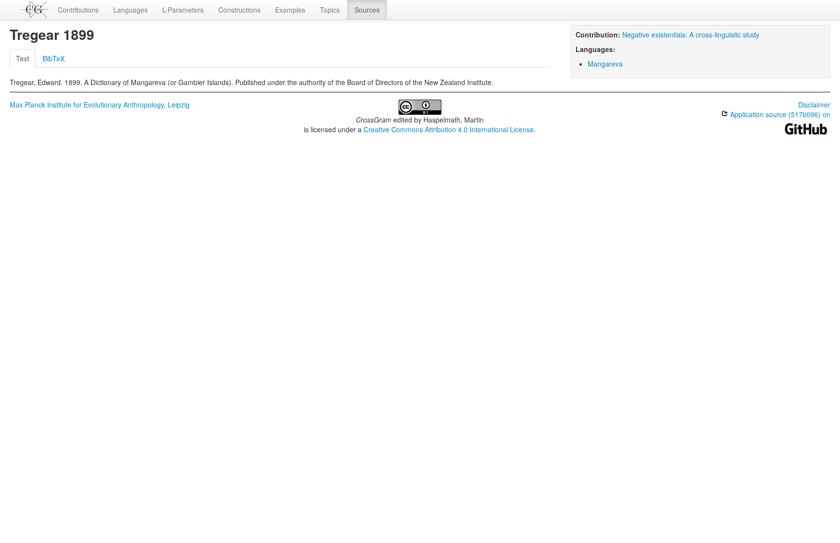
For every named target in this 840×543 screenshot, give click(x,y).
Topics (330, 10)
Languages (130, 10)
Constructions (239, 10)
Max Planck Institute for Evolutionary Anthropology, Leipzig (100, 104)
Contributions (78, 10)
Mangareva (605, 64)
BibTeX (54, 58)
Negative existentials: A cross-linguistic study (690, 34)
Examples (290, 10)
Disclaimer (814, 104)
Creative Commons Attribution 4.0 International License (449, 129)
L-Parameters (183, 10)
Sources (367, 10)
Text (22, 58)
